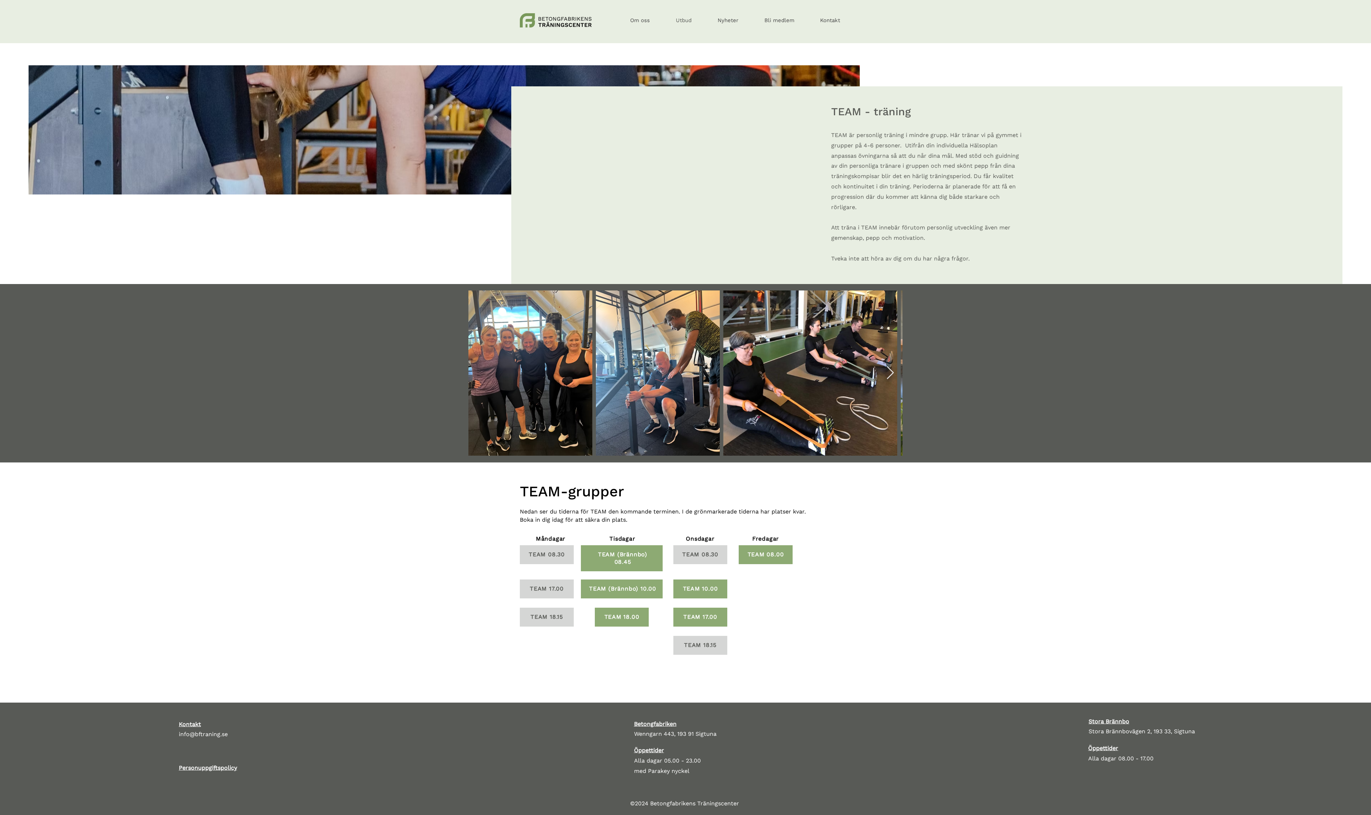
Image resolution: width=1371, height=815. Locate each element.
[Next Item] (890, 373)
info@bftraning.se (203, 734)
